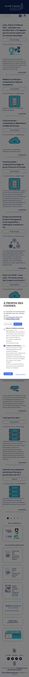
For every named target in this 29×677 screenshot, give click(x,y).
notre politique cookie (13, 319)
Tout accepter (8, 324)
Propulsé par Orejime (20, 374)
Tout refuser (18, 324)
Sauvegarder (8, 373)
